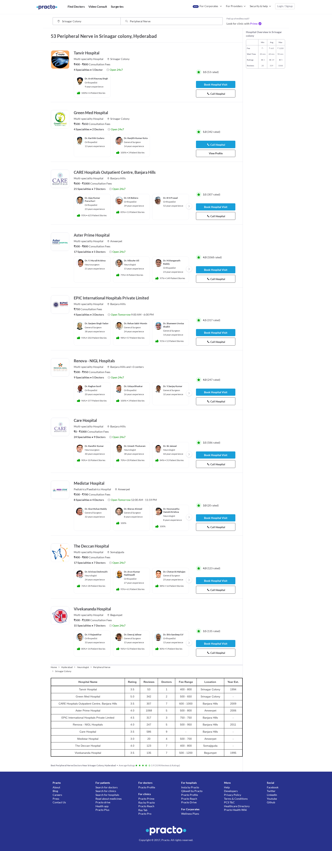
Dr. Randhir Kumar (94, 446)
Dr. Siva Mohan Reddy (96, 508)
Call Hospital (217, 93)
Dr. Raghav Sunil (93, 386)
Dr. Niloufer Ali (131, 260)
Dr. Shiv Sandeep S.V (173, 634)
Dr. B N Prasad (170, 197)
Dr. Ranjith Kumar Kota (136, 138)
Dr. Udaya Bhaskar (133, 386)
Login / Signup (285, 6)
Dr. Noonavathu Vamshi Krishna (171, 510)
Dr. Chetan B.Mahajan (174, 571)
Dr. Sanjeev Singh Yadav (96, 323)
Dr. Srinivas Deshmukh (96, 571)
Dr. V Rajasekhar (93, 634)
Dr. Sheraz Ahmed (133, 508)
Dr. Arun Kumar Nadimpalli (132, 573)
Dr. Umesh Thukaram (134, 446)
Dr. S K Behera (131, 197)
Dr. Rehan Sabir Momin (135, 323)
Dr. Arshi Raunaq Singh (96, 78)
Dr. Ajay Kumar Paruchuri (92, 199)
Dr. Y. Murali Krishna (95, 260)
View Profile (216, 153)
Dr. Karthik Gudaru (94, 138)
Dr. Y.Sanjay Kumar (172, 386)
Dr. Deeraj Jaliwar (133, 634)
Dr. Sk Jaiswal (170, 446)
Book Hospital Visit (215, 84)
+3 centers (137, 366)
